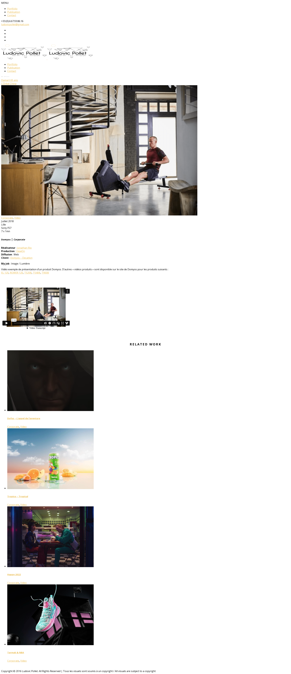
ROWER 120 (16, 272)
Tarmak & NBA (15, 652)
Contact (11, 15)
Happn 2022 (14, 574)
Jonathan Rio (24, 247)
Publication (13, 12)
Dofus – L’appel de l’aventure (23, 418)
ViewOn (20, 251)
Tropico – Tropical (17, 496)
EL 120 (5, 272)
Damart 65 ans (9, 80)
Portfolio (12, 8)
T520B (28, 272)
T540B (36, 272)
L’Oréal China (8, 83)
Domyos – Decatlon (21, 257)
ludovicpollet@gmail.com (15, 24)
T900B (45, 272)
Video (17, 218)
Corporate (7, 218)
